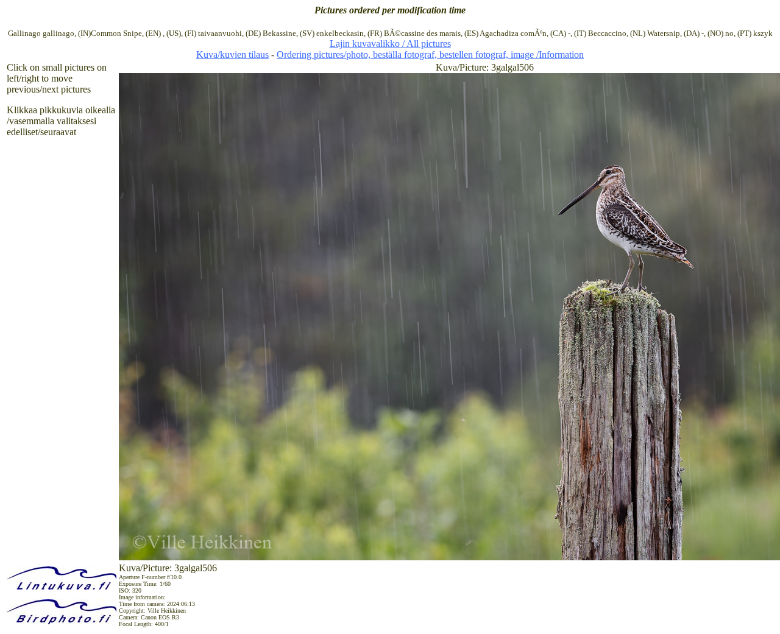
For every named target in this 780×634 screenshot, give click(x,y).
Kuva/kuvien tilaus (232, 54)
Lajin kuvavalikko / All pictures (390, 43)
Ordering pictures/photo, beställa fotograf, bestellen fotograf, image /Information (430, 54)
